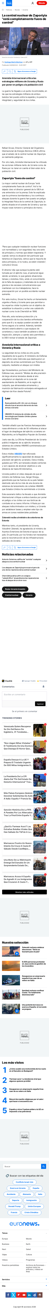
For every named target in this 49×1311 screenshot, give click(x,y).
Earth (28, 1244)
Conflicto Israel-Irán (24, 1182)
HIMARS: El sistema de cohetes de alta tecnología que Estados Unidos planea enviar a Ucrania (21, 416)
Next (4, 1249)
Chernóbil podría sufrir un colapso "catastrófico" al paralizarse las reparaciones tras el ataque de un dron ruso (20, 578)
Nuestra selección (15, 942)
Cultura (29, 1254)
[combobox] (24, 1166)
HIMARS (18, 453)
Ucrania (25, 10)
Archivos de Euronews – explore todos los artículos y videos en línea (35, 1268)
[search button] (43, 1166)
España (36, 1188)
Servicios (6, 1279)
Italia (40, 1194)
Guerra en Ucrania (18, 1188)
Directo (42, 3)
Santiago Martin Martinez (13, 62)
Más (4, 1286)
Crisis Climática (31, 1212)
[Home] (3, 10)
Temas (5, 1233)
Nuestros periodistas (10, 1265)
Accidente (11, 1194)
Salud (28, 1249)
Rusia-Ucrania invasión (15, 589)
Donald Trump (14, 1206)
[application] (24, 41)
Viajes (4, 1254)
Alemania (27, 1194)
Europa (5, 1239)
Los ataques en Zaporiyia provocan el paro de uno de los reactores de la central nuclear (20, 568)
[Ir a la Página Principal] (9, 3)
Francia (14, 1212)
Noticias (9, 10)
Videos (5, 1260)
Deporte (15, 1200)
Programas (30, 1260)
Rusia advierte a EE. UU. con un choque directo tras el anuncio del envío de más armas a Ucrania (21, 405)
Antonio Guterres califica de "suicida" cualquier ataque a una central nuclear (21, 560)
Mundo (17, 10)
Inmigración (31, 1200)
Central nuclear (11, 595)
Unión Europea (34, 1206)
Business (5, 1244)
